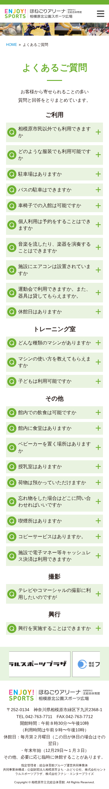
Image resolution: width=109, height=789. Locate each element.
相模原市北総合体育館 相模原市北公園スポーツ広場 (53, 14)
